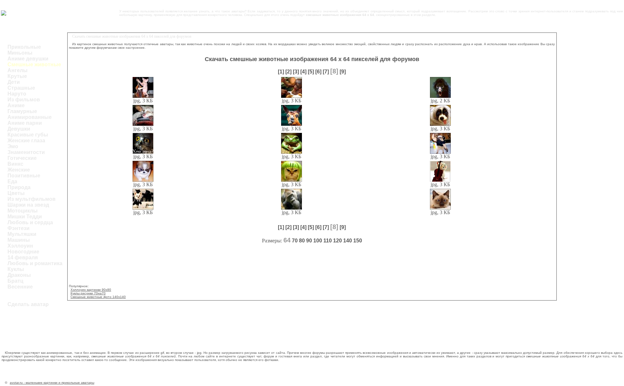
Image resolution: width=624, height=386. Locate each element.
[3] (296, 71)
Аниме (16, 105)
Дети (13, 82)
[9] (343, 71)
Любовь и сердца (30, 222)
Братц (15, 281)
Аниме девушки (27, 58)
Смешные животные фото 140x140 (98, 297)
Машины (18, 240)
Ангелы (17, 70)
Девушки (18, 129)
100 (317, 240)
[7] (326, 71)
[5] (311, 71)
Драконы (19, 275)
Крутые (17, 76)
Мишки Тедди (24, 216)
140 (347, 240)
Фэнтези (18, 228)
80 (302, 240)
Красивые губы (27, 134)
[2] (288, 71)
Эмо (12, 146)
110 (327, 240)
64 (287, 240)
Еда (12, 181)
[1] (281, 71)
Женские (18, 170)
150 (357, 240)
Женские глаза (26, 140)
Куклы (15, 269)
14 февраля (22, 257)
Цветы (16, 193)
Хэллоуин (20, 246)
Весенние (20, 287)
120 (337, 240)
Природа (19, 187)
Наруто (16, 93)
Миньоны (19, 53)
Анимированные (29, 117)
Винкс (15, 164)
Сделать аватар (28, 304)
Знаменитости (26, 152)
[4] (303, 71)
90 (309, 240)
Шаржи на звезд (28, 205)
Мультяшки (21, 234)
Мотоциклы (22, 210)
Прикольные (24, 47)
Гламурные (22, 111)
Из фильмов (23, 99)
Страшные (21, 88)
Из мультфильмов (31, 199)
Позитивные (23, 175)
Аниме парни (24, 123)
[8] (334, 71)
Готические (22, 158)
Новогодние (23, 251)
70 (295, 240)
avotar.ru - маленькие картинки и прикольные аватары (52, 382)
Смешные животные (34, 64)
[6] (318, 71)
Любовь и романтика (34, 263)
